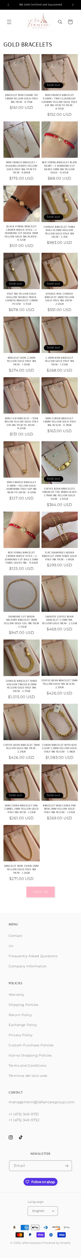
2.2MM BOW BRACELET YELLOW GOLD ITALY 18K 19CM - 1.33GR (59, 361)
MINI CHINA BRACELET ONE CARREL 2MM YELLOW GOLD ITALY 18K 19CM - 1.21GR (21, 809)
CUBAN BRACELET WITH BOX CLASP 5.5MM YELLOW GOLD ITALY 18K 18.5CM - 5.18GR (59, 748)
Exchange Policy (23, 1025)
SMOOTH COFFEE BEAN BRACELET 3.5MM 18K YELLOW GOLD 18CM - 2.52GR (59, 620)
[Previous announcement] (8, 5)
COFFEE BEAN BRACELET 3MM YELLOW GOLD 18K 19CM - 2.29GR (21, 748)
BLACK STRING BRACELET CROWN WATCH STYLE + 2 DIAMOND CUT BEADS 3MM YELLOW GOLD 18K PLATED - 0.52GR (21, 233)
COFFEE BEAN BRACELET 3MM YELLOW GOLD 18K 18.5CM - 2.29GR (59, 684)
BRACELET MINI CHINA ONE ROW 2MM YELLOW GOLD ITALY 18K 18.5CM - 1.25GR (59, 809)
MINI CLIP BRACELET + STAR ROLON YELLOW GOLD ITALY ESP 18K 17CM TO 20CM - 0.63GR (21, 423)
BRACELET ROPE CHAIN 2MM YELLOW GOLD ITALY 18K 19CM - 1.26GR (21, 869)
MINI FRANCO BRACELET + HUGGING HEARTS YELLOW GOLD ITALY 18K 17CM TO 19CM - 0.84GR (21, 167)
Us (11, 946)
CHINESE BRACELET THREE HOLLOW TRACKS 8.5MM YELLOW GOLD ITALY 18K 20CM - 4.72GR (21, 686)
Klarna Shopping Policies (30, 1055)
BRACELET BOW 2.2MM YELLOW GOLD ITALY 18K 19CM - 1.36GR (21, 361)
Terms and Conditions (27, 1066)
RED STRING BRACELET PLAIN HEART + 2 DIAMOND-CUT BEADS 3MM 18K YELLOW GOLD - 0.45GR (59, 167)
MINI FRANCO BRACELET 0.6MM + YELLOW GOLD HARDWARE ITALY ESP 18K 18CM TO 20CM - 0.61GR (21, 487)
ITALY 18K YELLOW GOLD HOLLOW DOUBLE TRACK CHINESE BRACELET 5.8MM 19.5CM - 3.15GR (21, 298)
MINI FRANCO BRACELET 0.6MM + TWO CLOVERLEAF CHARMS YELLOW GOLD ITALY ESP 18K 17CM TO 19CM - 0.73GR (59, 101)
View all (40, 892)
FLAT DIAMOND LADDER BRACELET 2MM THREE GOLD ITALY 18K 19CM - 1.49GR (59, 556)
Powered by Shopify (56, 1242)
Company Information (28, 966)
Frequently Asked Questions (33, 956)
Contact (15, 936)
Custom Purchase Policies (31, 1045)
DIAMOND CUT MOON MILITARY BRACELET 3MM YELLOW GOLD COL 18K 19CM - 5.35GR (21, 621)
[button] (9, 22)
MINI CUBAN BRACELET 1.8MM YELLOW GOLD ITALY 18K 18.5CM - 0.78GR (59, 422)
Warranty (16, 995)
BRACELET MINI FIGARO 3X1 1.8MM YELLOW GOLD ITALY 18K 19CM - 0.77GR (21, 98)
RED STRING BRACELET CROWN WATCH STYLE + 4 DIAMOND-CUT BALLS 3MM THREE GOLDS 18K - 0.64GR (21, 557)
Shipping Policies (23, 1005)
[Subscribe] (67, 1165)
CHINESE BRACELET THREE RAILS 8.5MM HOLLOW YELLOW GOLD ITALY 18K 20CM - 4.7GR (59, 231)
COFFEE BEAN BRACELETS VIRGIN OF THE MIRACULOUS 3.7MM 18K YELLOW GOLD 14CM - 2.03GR (59, 493)
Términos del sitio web (28, 1076)
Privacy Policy (21, 1035)
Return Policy (20, 1015)
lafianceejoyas (32, 1242)
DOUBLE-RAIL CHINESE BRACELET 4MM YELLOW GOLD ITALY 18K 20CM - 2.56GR (59, 298)
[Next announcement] (73, 5)
